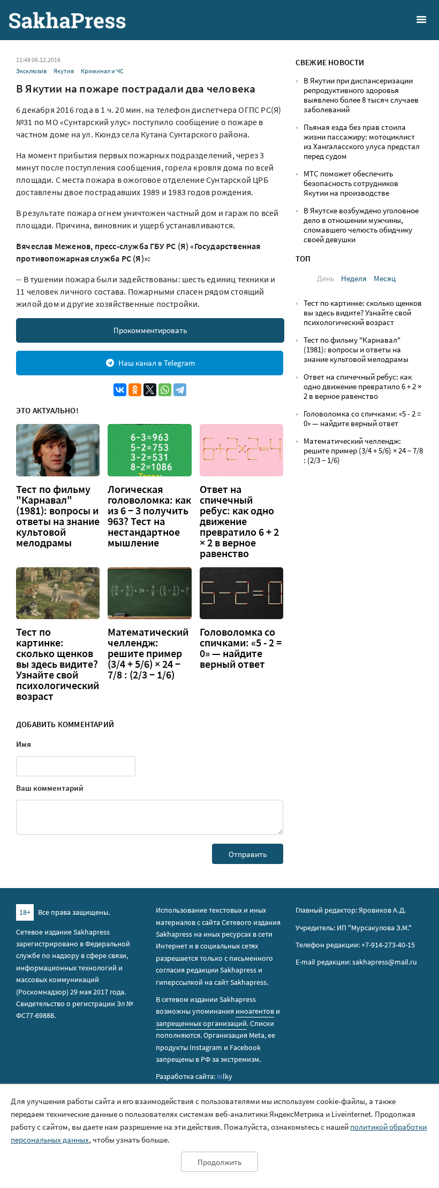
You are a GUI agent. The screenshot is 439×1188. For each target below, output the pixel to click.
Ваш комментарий (50, 788)
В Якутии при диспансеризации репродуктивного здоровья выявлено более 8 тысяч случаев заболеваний (361, 94)
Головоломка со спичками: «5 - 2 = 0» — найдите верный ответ (241, 648)
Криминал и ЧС (102, 71)
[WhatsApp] (164, 389)
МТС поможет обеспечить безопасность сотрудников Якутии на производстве (351, 183)
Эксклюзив (31, 71)
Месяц (385, 278)
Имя (23, 744)
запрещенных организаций (201, 1023)
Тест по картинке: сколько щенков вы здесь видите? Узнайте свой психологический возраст (57, 664)
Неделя (354, 278)
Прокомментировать (150, 330)
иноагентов (255, 1011)
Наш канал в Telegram (156, 363)
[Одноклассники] (134, 389)
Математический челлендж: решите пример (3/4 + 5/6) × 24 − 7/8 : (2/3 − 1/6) (148, 653)
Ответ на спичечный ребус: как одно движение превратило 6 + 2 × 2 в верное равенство (239, 521)
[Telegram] (179, 389)
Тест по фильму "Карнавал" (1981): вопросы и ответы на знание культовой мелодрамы (58, 516)
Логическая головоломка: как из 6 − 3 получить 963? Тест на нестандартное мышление (149, 516)
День (325, 278)
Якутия (64, 71)
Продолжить (219, 1162)
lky (224, 1076)
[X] (149, 389)
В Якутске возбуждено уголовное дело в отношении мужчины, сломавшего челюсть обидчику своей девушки (361, 224)
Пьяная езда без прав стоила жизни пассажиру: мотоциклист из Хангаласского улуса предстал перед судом (362, 141)
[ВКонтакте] (119, 389)
